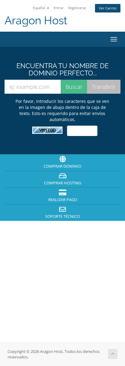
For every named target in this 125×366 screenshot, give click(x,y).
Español (39, 7)
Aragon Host (36, 20)
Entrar (59, 7)
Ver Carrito (108, 8)
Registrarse (77, 7)
